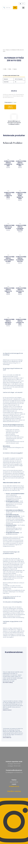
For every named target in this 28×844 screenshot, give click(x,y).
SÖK (15, 7)
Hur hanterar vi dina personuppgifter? (13, 453)
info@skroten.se (14, 786)
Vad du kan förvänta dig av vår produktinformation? (11, 552)
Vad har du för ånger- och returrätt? (12, 392)
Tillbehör (8, 49)
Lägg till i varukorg (10, 106)
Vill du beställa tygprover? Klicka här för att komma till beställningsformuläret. (14, 122)
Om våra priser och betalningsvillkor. (12, 602)
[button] (23, 7)
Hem (4, 49)
